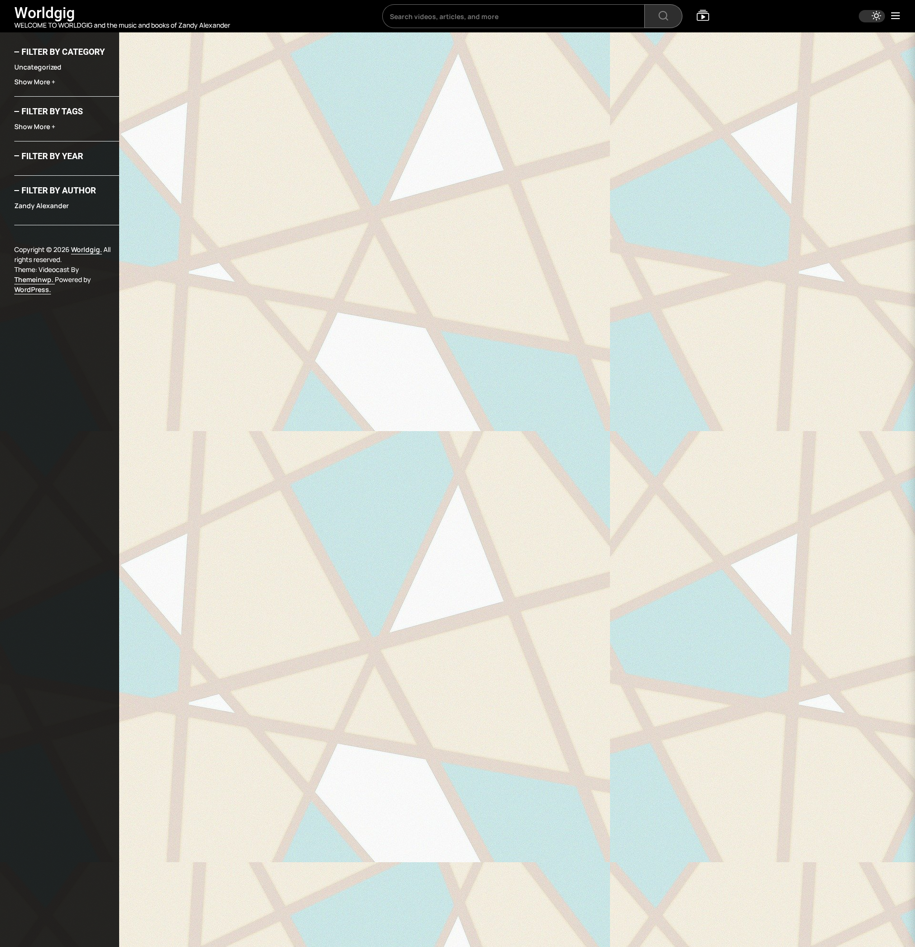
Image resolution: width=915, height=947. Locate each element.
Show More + (34, 81)
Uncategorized (37, 66)
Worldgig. (86, 249)
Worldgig (44, 13)
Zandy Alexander (41, 205)
